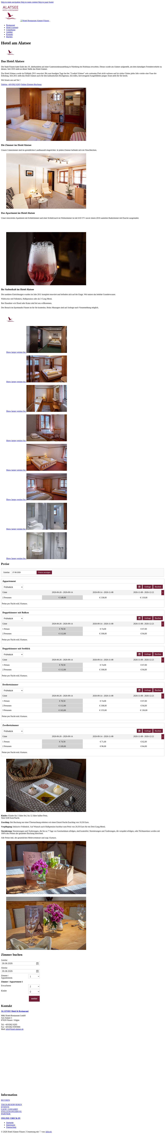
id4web (49, 1132)
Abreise (4, 968)
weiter (34, 998)
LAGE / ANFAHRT (9, 1109)
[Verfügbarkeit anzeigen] (139, 587)
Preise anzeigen (44, 572)
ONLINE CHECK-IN (10, 1118)
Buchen (158, 587)
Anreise (6, 572)
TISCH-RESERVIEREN (11, 1104)
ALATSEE (6, 1011)
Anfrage (147, 587)
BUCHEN (5, 1100)
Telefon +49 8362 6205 (10, 84)
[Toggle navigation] (50, 21)
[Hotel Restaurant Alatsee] (32, 1089)
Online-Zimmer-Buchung (31, 84)
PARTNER (5, 1114)
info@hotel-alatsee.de (14, 1029)
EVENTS (5, 1107)
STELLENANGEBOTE (11, 1111)
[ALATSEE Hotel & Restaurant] (25, 21)
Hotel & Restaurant (19, 1011)
